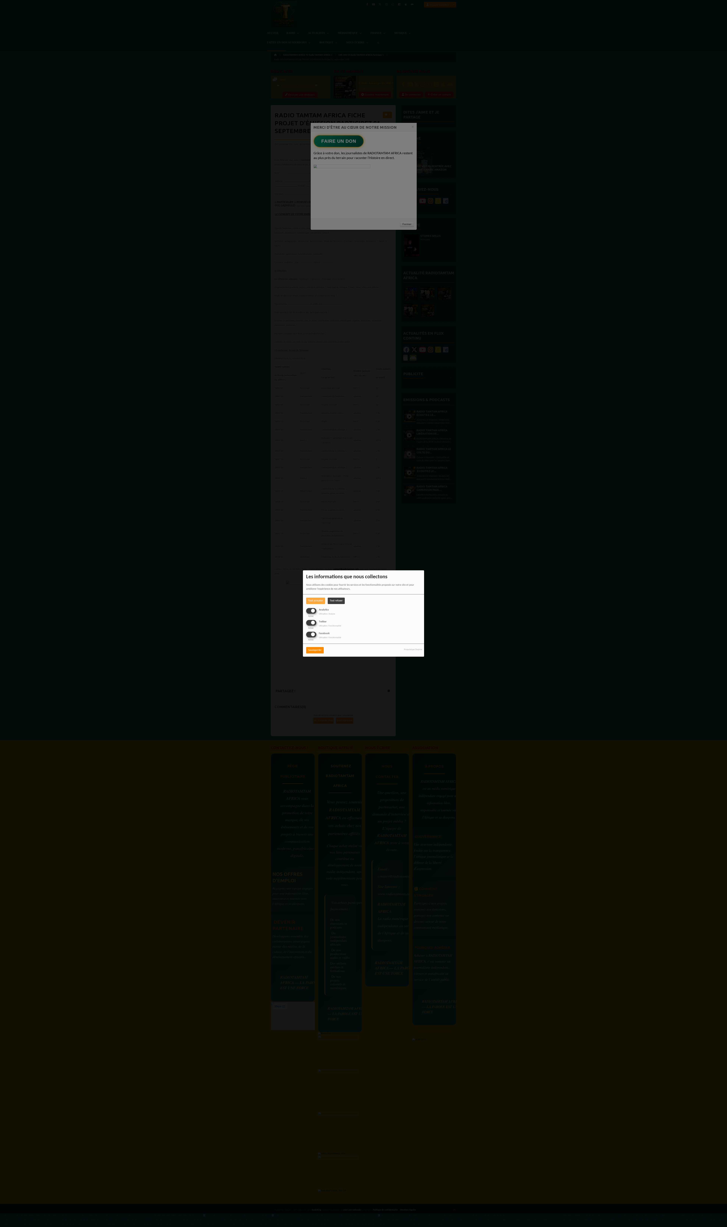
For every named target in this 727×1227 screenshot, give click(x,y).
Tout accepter (315, 600)
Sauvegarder (315, 650)
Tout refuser (336, 600)
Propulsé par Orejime (413, 650)
